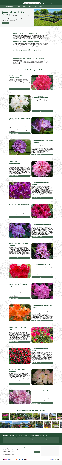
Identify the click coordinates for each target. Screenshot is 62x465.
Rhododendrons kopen (17, 60)
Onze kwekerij (5, 448)
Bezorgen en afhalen (15, 449)
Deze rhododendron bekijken (37, 111)
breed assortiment (16, 46)
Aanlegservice (5, 455)
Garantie (13, 448)
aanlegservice (43, 51)
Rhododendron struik (6, 452)
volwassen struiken (17, 36)
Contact (13, 451)
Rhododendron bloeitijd (7, 454)
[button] (32, 3)
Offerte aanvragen (15, 452)
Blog (13, 454)
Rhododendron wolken (6, 451)
